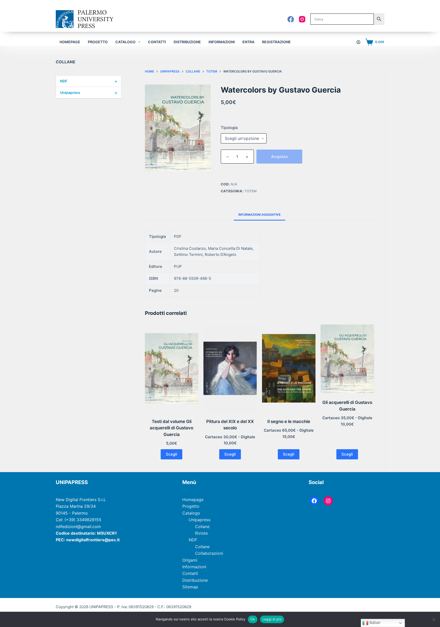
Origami (189, 560)
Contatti (157, 42)
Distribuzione (187, 42)
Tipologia (229, 127)
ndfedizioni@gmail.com (78, 526)
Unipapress (89, 92)
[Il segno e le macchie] (288, 368)
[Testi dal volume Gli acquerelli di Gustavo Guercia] (171, 368)
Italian (374, 622)
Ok (252, 619)
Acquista (279, 156)
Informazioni (222, 42)
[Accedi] (358, 42)
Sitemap (190, 586)
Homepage (70, 42)
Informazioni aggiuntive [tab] (259, 214)
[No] (433, 619)
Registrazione (276, 42)
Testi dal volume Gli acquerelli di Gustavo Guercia (171, 428)
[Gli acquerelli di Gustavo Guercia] (347, 359)
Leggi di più (272, 619)
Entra (248, 42)
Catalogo (191, 513)
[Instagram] (302, 19)
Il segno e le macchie (288, 421)
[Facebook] (290, 19)
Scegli (171, 454)
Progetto (98, 42)
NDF (89, 81)
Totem (250, 191)
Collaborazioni (209, 553)
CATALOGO (125, 42)
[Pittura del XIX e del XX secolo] (230, 368)
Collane (202, 526)
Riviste (201, 533)
